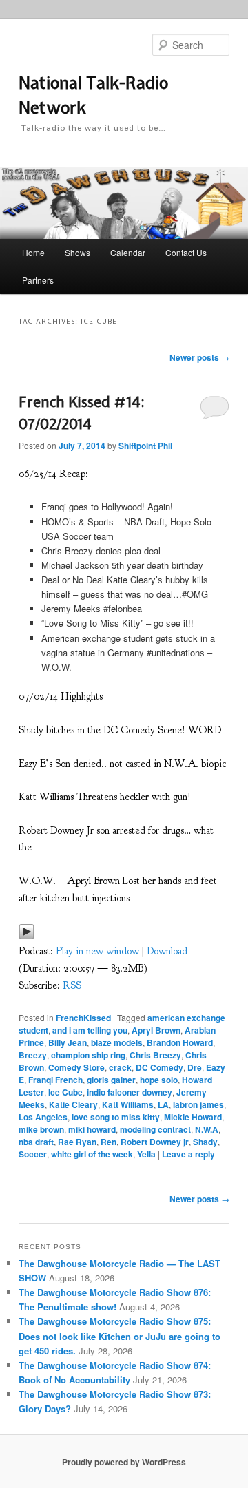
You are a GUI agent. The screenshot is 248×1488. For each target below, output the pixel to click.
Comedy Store (76, 1067)
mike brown (41, 1129)
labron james (198, 1104)
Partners (38, 280)
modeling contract (155, 1129)
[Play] (26, 936)
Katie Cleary (73, 1104)
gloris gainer (111, 1079)
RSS (72, 985)
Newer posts (199, 357)
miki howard (92, 1129)
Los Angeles (43, 1117)
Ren (108, 1141)
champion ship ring (88, 1055)
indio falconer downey (129, 1092)
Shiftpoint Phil (145, 445)
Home (33, 252)
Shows (77, 252)
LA (163, 1104)
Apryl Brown (156, 1030)
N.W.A (206, 1129)
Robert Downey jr (155, 1141)
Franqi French (55, 1079)
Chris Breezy (155, 1055)
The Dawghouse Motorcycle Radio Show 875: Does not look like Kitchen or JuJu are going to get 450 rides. (119, 1335)
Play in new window (97, 951)
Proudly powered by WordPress (124, 1462)
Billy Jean (67, 1042)
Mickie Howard (193, 1117)
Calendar (127, 252)
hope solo (159, 1079)
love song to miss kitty (116, 1117)
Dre (194, 1067)
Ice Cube (65, 1092)
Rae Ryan (77, 1141)
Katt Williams (128, 1104)
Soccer (33, 1154)
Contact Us (186, 252)
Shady (205, 1141)
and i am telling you (89, 1030)
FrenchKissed (83, 1018)
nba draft (36, 1141)
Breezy (33, 1055)
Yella (146, 1154)
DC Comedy (159, 1067)
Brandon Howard (180, 1042)
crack (120, 1067)
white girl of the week (92, 1154)
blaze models (117, 1042)
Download (167, 951)
